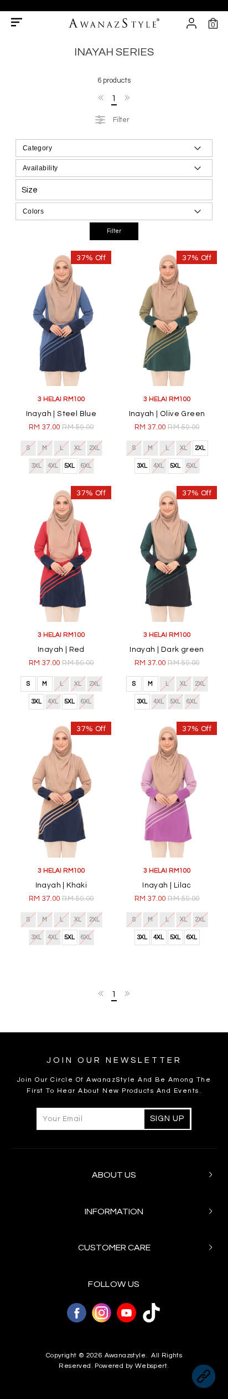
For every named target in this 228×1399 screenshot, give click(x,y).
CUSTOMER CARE (114, 1247)
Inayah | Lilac (166, 885)
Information (114, 1211)
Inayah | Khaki (61, 885)
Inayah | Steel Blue (61, 414)
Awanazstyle (125, 1355)
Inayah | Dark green (166, 649)
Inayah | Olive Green (167, 414)
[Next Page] (126, 98)
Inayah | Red (61, 649)
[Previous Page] (101, 98)
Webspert (151, 1366)
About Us (114, 1174)
